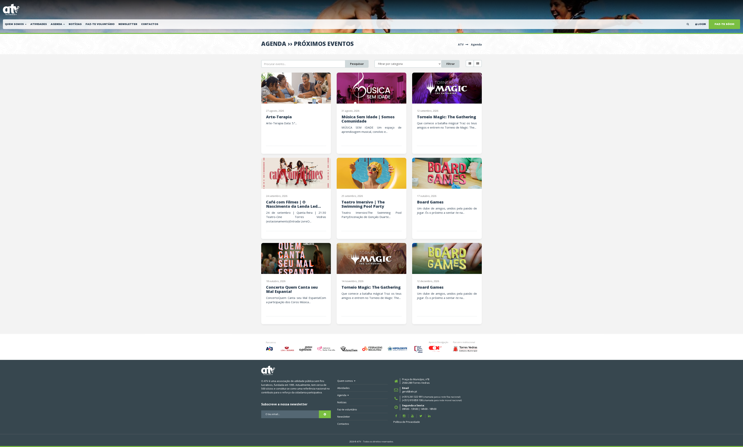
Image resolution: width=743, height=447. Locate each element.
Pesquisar (357, 64)
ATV (461, 44)
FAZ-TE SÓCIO (724, 24)
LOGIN (702, 24)
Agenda (476, 44)
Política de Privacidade (406, 422)
